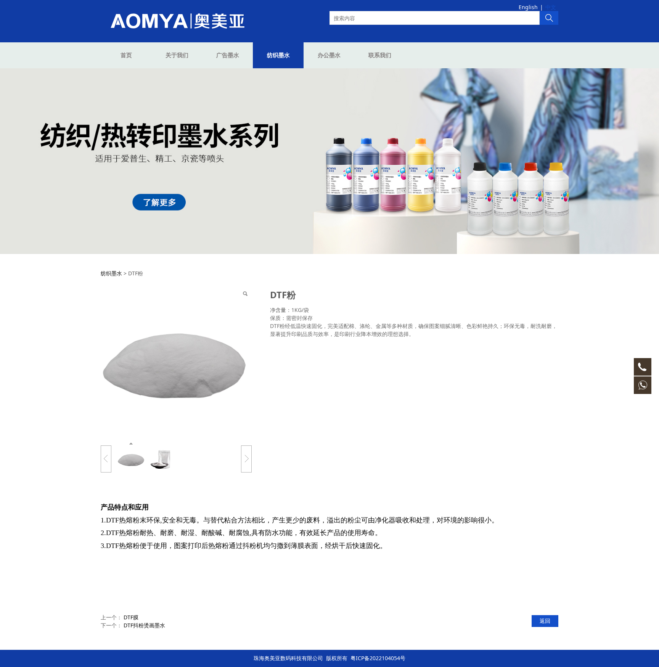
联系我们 (379, 55)
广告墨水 (227, 55)
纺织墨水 (278, 55)
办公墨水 (329, 55)
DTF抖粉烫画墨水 (144, 625)
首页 (126, 55)
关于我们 (177, 55)
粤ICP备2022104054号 (377, 658)
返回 (545, 620)
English (528, 7)
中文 (550, 7)
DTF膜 (131, 617)
